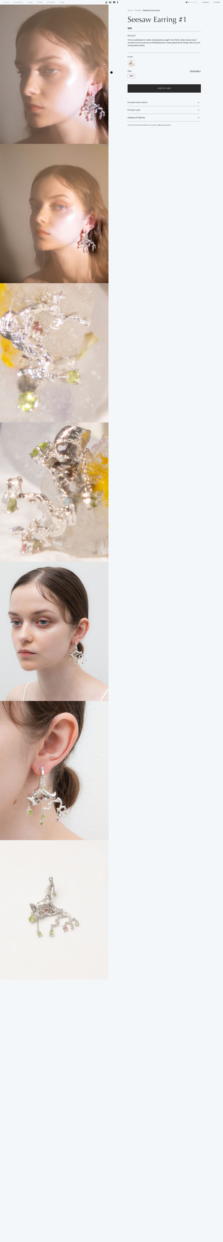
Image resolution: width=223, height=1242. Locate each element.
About (41, 2)
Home (7, 2)
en (188, 2)
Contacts (52, 2)
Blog (62, 2)
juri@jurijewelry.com (164, 125)
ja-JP (195, 2)
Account (206, 2)
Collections (19, 2)
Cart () (217, 2)
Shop (30, 2)
